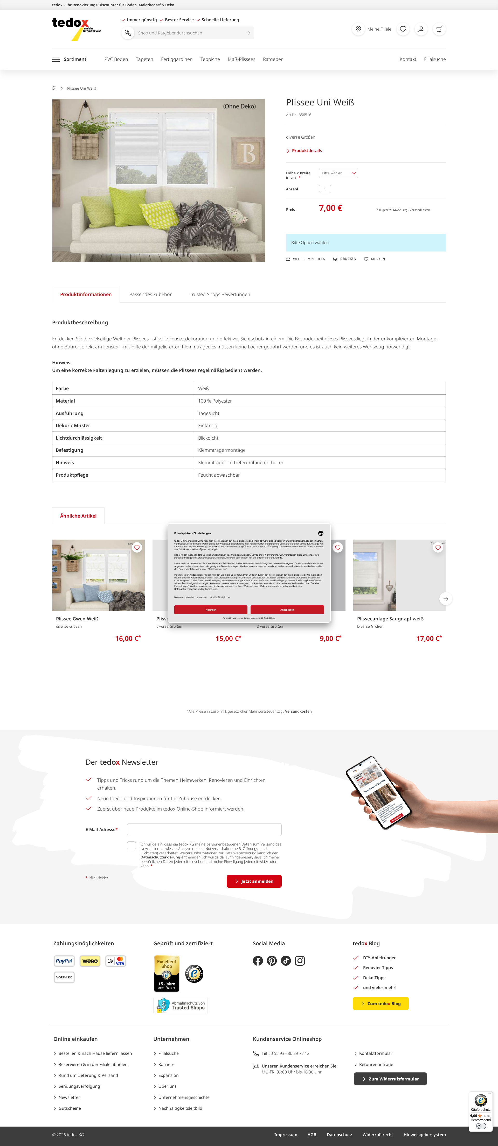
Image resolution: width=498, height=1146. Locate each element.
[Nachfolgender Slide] (445, 598)
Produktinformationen (86, 294)
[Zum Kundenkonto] (421, 29)
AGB (312, 1134)
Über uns (167, 1086)
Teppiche (210, 59)
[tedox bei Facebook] (258, 961)
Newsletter (69, 1097)
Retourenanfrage (376, 1064)
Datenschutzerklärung (160, 857)
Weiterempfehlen (309, 259)
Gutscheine (70, 1108)
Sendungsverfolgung (79, 1086)
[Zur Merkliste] (403, 29)
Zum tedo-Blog (384, 1003)
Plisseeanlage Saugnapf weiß (390, 618)
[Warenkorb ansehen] (439, 29)
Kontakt (408, 59)
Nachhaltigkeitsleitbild (180, 1108)
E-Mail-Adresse (102, 829)
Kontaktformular (375, 1053)
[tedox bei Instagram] (300, 961)
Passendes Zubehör (150, 294)
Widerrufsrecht (378, 1134)
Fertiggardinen (177, 59)
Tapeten (144, 59)
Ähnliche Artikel (78, 516)
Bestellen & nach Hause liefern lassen (95, 1053)
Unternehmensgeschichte (184, 1097)
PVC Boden (116, 59)
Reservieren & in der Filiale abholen (93, 1064)
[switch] (481, 1126)
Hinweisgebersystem (425, 1134)
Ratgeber (273, 59)
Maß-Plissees (241, 59)
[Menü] (490, 1094)
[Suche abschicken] (247, 32)
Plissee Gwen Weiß (77, 618)
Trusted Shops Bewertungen (220, 294)
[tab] (86, 294)
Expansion (168, 1075)
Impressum (285, 1134)
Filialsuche (435, 59)
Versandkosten (420, 210)
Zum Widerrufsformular (394, 1079)
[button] (158, 181)
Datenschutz (339, 1134)
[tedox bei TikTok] (286, 961)
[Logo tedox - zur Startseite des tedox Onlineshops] (76, 29)
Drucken (348, 259)
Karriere (166, 1064)
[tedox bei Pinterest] (272, 961)
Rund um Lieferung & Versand (88, 1075)
